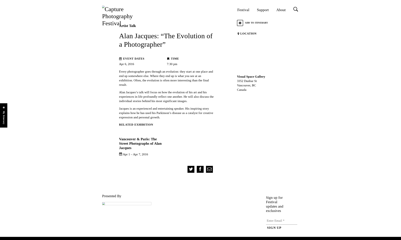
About (281, 10)
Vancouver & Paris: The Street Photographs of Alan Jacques (140, 143)
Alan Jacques (127, 92)
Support (263, 10)
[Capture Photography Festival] (128, 16)
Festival (243, 10)
